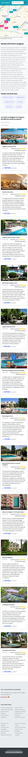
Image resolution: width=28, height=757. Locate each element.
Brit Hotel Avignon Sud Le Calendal (13, 370)
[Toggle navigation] (25, 3)
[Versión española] (5, 698)
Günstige (18, 107)
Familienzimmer (9, 102)
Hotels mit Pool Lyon (20, 717)
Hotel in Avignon (5, 2)
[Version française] (1, 698)
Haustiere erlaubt (8, 97)
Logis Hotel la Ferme (8, 327)
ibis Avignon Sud (7, 416)
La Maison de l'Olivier (9, 650)
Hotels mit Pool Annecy (7, 707)
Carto (11, 37)
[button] (6, 22)
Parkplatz (20, 102)
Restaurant (9, 107)
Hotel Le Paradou (7, 192)
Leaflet (2, 37)
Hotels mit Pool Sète (20, 727)
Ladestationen (20, 97)
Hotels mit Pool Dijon (20, 711)
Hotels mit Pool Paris (6, 735)
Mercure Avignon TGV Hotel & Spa (13, 512)
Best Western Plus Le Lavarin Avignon (11, 464)
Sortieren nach (5, 122)
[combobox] (9, 125)
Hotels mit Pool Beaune (7, 709)
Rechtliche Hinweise (14, 752)
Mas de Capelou (7, 557)
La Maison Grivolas (8, 605)
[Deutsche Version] (8, 698)
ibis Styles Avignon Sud (9, 283)
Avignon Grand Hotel (9, 146)
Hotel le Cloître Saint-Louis (10, 237)
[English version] (3, 698)
